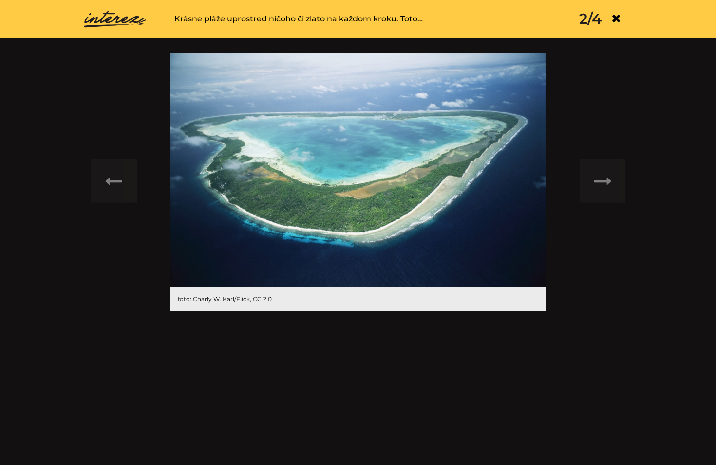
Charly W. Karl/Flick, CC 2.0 (232, 299)
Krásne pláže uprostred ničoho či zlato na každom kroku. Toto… (298, 18)
